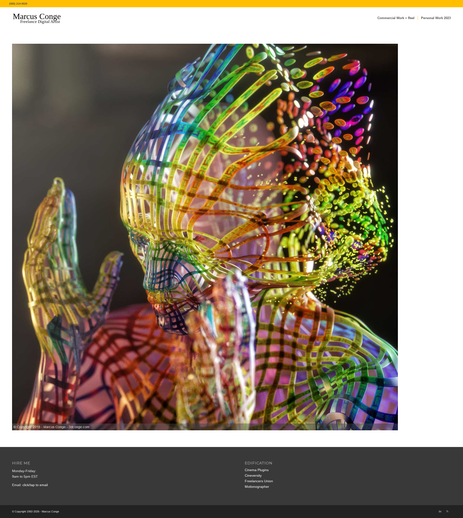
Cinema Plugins (257, 470)
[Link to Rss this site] (447, 511)
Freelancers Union (259, 481)
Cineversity (253, 475)
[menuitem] (396, 18)
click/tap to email (35, 485)
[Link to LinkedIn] (440, 511)
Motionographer (257, 487)
